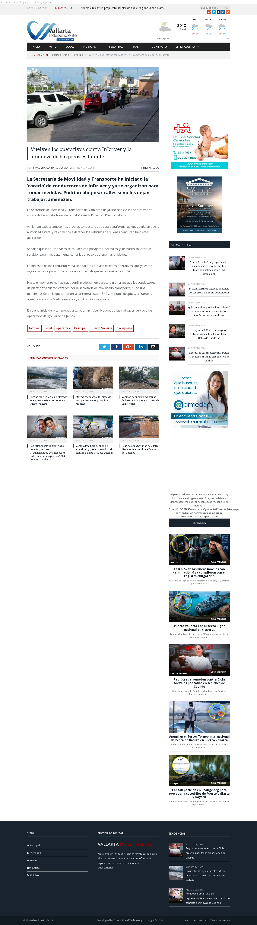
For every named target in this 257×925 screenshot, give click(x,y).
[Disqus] (93, 517)
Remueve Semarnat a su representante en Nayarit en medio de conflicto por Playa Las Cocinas (208, 898)
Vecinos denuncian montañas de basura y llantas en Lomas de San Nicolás (140, 400)
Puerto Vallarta (101, 328)
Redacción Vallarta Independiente (51, 167)
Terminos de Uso (220, 920)
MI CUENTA (187, 46)
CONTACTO (159, 46)
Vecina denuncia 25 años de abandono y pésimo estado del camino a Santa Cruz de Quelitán (94, 449)
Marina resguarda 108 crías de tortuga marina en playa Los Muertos (93, 400)
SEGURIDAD (116, 46)
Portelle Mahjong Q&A (39, 2)
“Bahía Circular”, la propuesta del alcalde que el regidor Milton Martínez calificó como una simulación (124, 8)
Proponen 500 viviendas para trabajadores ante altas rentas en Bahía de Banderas (209, 334)
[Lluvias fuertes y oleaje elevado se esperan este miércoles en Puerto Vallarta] (47, 380)
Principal (146, 167)
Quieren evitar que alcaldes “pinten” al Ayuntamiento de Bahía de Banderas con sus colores (209, 311)
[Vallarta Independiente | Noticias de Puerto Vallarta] (52, 30)
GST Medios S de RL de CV (38, 920)
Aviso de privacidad (196, 920)
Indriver (34, 328)
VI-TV (52, 46)
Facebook (35, 853)
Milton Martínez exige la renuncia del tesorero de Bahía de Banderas (209, 290)
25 (229, 867)
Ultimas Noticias (181, 245)
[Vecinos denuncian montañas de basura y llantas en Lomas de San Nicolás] (139, 380)
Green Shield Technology (128, 920)
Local (156, 167)
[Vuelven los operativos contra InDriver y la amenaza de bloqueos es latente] (93, 105)
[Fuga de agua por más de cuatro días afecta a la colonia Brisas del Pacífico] (139, 429)
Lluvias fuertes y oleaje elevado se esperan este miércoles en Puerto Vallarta (48, 400)
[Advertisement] (199, 90)
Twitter (33, 860)
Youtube (35, 867)
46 (229, 844)
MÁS (136, 46)
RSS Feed (34, 875)
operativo (63, 328)
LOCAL (70, 46)
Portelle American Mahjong (14, 2)
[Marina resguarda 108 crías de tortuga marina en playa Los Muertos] (93, 380)
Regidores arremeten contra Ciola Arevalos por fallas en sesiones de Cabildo (209, 356)
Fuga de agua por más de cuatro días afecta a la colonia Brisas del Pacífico (140, 449)
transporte (124, 328)
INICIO (36, 46)
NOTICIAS (89, 46)
